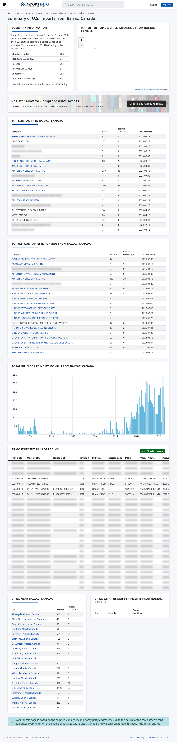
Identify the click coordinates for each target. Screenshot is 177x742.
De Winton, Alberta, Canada (26, 643)
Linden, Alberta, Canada (24, 668)
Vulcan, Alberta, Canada (24, 707)
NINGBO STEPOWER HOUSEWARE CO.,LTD (33, 308)
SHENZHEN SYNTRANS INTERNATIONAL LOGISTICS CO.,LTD (42, 342)
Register (167, 4)
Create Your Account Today (146, 103)
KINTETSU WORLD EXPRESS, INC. (28, 170)
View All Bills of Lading (152, 450)
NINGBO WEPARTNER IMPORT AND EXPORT (34, 313)
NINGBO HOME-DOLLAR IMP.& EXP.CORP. (33, 303)
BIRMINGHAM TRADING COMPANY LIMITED (34, 136)
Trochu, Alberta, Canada (24, 702)
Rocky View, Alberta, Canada (60, 13)
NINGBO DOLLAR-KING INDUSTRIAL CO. (32, 293)
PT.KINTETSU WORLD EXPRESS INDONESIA (33, 327)
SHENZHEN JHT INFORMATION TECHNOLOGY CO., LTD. (40, 337)
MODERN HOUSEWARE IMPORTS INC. (31, 185)
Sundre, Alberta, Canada (24, 697)
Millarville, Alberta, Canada (25, 673)
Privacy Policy (137, 737)
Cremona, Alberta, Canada (25, 638)
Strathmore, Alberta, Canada (26, 692)
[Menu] (4, 4)
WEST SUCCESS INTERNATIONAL (28, 352)
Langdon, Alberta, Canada (25, 663)
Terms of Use (155, 737)
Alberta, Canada (34, 13)
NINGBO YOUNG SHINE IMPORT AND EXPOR (35, 318)
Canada (18, 13)
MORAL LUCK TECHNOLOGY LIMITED (31, 288)
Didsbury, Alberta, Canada (25, 648)
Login (153, 4)
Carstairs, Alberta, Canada (25, 628)
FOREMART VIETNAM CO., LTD (27, 264)
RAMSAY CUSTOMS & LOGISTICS (28, 190)
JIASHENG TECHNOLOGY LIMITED (29, 165)
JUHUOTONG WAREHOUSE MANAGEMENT (33, 273)
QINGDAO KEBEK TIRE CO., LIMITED (30, 332)
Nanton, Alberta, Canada (24, 678)
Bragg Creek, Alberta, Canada (26, 624)
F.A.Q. (170, 737)
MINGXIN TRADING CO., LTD (26, 180)
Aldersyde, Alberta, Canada (25, 614)
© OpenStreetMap (150, 89)
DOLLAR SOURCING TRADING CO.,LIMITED (33, 259)
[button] (81, 40)
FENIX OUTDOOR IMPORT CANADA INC (32, 160)
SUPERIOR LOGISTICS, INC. (25, 347)
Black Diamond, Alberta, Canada (28, 619)
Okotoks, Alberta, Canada (25, 683)
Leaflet (138, 89)
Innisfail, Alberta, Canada (24, 658)
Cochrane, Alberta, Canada (25, 633)
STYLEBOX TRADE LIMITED (25, 200)
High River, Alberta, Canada (26, 653)
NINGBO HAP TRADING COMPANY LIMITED (34, 298)
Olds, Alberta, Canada (23, 687)
